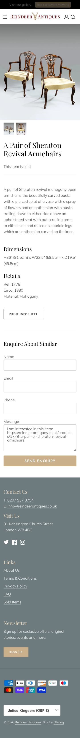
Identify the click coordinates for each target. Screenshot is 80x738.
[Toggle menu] (5, 17)
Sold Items (12, 602)
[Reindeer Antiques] (35, 16)
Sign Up (16, 652)
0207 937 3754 (20, 500)
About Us (12, 570)
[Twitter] (6, 542)
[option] (40, 72)
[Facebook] (14, 542)
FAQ (7, 594)
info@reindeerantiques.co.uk (32, 506)
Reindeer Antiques (28, 722)
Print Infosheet (23, 314)
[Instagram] (22, 542)
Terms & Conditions (20, 578)
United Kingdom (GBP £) (28, 710)
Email (8, 378)
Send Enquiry (39, 460)
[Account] (65, 17)
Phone (9, 400)
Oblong (59, 722)
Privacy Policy (15, 586)
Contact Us (58, 6)
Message (11, 421)
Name (9, 356)
